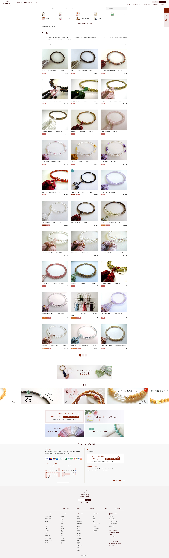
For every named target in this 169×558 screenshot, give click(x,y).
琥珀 (78, 540)
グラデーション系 (64, 537)
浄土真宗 (47, 530)
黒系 (62, 519)
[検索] (107, 8)
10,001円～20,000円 (113, 519)
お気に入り (167, 25)
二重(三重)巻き (96, 530)
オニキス (79, 531)
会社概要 (162, 4)
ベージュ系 (63, 538)
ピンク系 (63, 525)
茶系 (62, 518)
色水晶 (78, 518)
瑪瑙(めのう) (79, 521)
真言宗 (47, 531)
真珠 (78, 547)
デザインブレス (96, 528)
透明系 (62, 516)
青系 (62, 526)
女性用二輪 (83, 14)
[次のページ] (89, 355)
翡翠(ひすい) (79, 523)
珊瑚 (78, 549)
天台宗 (47, 523)
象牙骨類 (79, 538)
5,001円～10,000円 (113, 518)
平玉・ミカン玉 (96, 519)
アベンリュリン (80, 525)
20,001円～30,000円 (113, 521)
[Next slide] (127, 396)
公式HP (155, 2)
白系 (62, 521)
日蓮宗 (47, 533)
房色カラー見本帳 (113, 530)
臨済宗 (47, 525)
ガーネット (79, 533)
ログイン (166, 15)
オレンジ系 (63, 542)
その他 (99, 18)
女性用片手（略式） (68, 14)
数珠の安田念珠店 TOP (46, 26)
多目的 (94, 531)
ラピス (78, 535)
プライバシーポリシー (114, 541)
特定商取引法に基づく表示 (115, 543)
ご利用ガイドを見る (116, 480)
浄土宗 (47, 528)
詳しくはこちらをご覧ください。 (63, 481)
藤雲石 (78, 530)
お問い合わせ (134, 2)
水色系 (62, 528)
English (162, 2)
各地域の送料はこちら (92, 451)
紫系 (62, 533)
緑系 (62, 523)
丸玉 (94, 516)
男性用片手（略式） (50, 14)
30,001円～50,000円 (113, 523)
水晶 (57, 8)
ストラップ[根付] (48, 538)
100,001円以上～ (112, 526)
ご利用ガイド (140, 2)
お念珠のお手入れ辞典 (114, 532)
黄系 (62, 531)
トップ (128, 4)
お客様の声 (155, 4)
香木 (78, 543)
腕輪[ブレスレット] (49, 535)
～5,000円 (111, 516)
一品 (60, 8)
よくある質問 (147, 2)
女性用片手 (65, 8)
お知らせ (111, 539)
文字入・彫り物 (96, 523)
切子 (94, 521)
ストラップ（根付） (68, 18)
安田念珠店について (137, 4)
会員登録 (166, 20)
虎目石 (78, 526)
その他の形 (95, 525)
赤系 (62, 530)
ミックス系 (63, 535)
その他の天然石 (80, 537)
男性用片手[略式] (48, 516)
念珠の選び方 (147, 4)
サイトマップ (112, 545)
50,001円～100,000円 (113, 525)
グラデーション (96, 526)
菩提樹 (78, 542)
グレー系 (63, 540)
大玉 (94, 518)
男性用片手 (71, 8)
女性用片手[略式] (48, 518)
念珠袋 (47, 18)
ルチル (78, 519)
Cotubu (53, 8)
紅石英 (78, 528)
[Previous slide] (41, 396)
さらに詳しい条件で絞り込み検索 (85, 23)
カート (167, 11)
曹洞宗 (47, 526)
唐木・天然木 (80, 545)
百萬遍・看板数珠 (85, 18)
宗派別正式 (100, 14)
